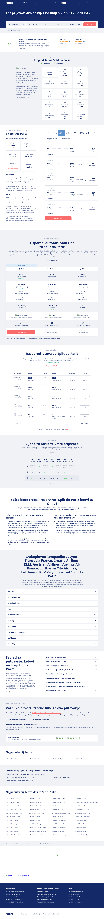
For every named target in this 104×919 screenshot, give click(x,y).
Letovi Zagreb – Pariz (12, 798)
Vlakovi (18, 3)
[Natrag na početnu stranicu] (11, 3)
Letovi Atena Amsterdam (75, 892)
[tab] (52, 138)
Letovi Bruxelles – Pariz (13, 817)
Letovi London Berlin (74, 897)
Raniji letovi (19, 423)
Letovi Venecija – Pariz (58, 809)
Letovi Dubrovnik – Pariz (13, 809)
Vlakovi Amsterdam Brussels (15, 892)
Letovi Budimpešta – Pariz (37, 809)
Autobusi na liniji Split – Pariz (61, 777)
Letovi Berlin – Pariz (81, 806)
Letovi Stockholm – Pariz (82, 813)
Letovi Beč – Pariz (80, 798)
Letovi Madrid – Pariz (58, 798)
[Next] (95, 133)
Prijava (96, 3)
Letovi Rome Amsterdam (75, 902)
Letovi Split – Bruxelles (59, 820)
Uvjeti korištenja (35, 914)
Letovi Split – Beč (80, 759)
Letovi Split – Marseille (35, 835)
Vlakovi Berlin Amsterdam (14, 902)
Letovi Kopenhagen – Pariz (14, 813)
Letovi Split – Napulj (58, 824)
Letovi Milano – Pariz (58, 806)
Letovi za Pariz (23, 844)
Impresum (24, 914)
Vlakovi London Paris (13, 894)
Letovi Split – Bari (80, 824)
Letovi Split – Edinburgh (59, 835)
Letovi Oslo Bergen (74, 894)
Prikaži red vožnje (13, 168)
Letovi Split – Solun (81, 831)
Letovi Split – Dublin (12, 827)
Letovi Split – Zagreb (58, 759)
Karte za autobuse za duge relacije (48, 888)
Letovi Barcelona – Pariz (36, 802)
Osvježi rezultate (50, 366)
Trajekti (36, 3)
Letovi (30, 3)
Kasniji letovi (84, 423)
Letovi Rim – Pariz (34, 798)
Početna (8, 844)
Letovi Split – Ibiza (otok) (82, 835)
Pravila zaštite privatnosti (51, 914)
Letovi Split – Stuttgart (35, 824)
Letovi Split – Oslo (34, 820)
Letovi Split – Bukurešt (59, 827)
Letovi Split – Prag (11, 824)
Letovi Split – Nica (11, 759)
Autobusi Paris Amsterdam (45, 902)
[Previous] (27, 460)
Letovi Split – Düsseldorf (13, 835)
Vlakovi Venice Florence (13, 897)
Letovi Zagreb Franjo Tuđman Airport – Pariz (88, 802)
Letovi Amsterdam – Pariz (13, 806)
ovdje (67, 429)
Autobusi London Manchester (46, 894)
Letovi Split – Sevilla (58, 831)
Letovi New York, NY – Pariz (37, 813)
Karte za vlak (10, 888)
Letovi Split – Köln (80, 827)
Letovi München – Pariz (36, 806)
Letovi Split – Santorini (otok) (37, 831)
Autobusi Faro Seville (43, 892)
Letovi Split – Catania (12, 831)
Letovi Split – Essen (34, 759)
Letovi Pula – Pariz (34, 817)
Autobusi (24, 3)
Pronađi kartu (13, 148)
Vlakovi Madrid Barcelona (14, 899)
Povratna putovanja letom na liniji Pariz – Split (20, 777)
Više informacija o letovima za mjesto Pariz (19, 780)
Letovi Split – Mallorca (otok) (37, 827)
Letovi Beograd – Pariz (82, 809)
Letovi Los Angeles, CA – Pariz (61, 813)
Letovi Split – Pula (80, 820)
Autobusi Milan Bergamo (45, 899)
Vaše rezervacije (76, 3)
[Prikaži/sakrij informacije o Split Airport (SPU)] (95, 738)
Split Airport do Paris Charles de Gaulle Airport (46, 713)
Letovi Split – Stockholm (82, 817)
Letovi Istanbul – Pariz (12, 802)
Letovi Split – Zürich (12, 820)
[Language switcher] (65, 3)
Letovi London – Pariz (58, 802)
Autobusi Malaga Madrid (45, 897)
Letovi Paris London (74, 899)
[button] (48, 24)
